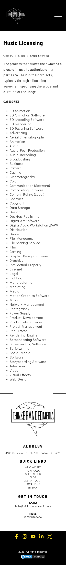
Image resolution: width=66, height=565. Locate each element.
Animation (17, 141)
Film (13, 247)
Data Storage (20, 207)
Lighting (16, 278)
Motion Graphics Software (29, 295)
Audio (14, 146)
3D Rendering (20, 124)
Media (14, 291)
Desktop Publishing (24, 216)
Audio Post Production (27, 150)
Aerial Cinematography (27, 137)
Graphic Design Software (29, 256)
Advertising (18, 133)
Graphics (16, 260)
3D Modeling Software (27, 119)
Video (14, 370)
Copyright (17, 203)
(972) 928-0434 (33, 517)
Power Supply (20, 313)
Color (14, 181)
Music (21, 55)
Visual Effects (20, 375)
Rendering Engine (24, 335)
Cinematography (22, 177)
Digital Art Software (24, 221)
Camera (15, 168)
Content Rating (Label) (27, 194)
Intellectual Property (25, 265)
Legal (14, 273)
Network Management (27, 304)
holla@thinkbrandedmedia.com (33, 506)
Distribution (19, 229)
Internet (16, 269)
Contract (16, 199)
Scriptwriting (19, 348)
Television (17, 366)
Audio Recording (23, 155)
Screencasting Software (28, 339)
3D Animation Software (27, 115)
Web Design (19, 379)
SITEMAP (33, 487)
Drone (14, 234)
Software (17, 357)
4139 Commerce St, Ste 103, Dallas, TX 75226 (33, 453)
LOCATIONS (33, 484)
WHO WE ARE (33, 467)
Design (15, 212)
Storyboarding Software (28, 361)
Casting (15, 172)
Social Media (20, 353)
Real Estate (18, 331)
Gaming (15, 251)
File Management (23, 238)
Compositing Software (26, 190)
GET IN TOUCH (33, 480)
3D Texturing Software (26, 128)
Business (16, 163)
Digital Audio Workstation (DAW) (34, 225)
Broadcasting (20, 159)
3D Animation (20, 110)
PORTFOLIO (33, 470)
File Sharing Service (25, 243)
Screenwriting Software (28, 344)
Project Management (26, 326)
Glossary (8, 55)
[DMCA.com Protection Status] (33, 556)
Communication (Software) (30, 185)
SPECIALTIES (33, 474)
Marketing (17, 287)
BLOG (33, 477)
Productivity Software (26, 322)
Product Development (26, 317)
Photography (19, 309)
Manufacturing (21, 282)
